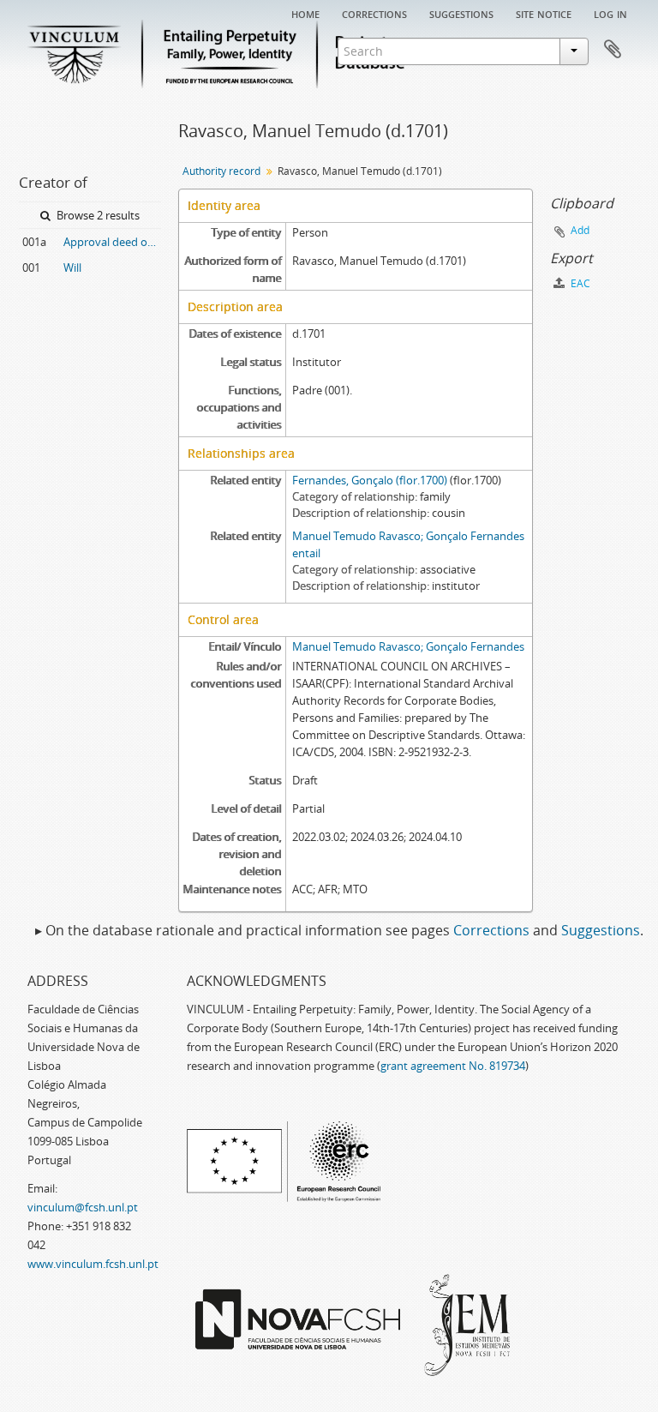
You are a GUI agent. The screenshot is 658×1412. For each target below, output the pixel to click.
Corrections (374, 12)
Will (72, 267)
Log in (610, 12)
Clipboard (612, 49)
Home (305, 12)
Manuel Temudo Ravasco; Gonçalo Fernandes (408, 646)
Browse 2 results (97, 215)
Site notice (543, 12)
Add (580, 230)
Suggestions (461, 12)
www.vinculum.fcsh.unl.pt (93, 1263)
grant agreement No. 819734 (452, 1065)
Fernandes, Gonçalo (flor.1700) (369, 480)
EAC (579, 283)
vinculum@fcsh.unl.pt (82, 1207)
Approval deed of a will (112, 241)
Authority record (221, 171)
